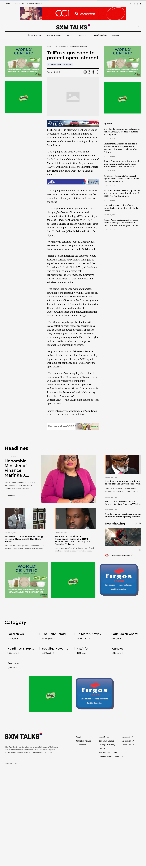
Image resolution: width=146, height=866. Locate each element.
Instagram (126, 741)
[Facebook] (134, 4)
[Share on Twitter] (93, 72)
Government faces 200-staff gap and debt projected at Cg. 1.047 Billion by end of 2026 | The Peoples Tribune (122, 193)
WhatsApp (126, 744)
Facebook (126, 737)
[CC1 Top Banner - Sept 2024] (73, 13)
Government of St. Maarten (111, 756)
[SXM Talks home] (73, 26)
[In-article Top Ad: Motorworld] (73, 123)
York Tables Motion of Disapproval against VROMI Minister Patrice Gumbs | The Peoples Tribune (122, 179)
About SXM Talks (19, 3)
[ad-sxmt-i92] (119, 580)
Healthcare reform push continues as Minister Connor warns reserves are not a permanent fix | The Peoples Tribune (122, 482)
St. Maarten (81, 744)
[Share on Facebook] (89, 72)
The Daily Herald (34, 35)
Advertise (7, 3)
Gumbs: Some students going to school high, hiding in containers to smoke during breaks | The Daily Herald (121, 164)
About (78, 737)
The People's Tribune (108, 752)
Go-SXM (115, 35)
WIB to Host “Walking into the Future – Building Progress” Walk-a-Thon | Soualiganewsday (123, 502)
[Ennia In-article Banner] (73, 426)
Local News (67, 64)
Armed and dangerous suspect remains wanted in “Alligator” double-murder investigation (122, 132)
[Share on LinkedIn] (97, 72)
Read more (12, 496)
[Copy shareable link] (85, 72)
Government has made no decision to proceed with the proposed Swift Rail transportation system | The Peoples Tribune (121, 148)
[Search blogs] (131, 3)
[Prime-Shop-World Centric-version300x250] (23, 61)
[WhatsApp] (140, 4)
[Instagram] (137, 4)
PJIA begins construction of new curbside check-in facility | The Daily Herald (121, 208)
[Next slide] (140, 523)
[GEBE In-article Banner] (73, 181)
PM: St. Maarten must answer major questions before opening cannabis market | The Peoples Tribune (123, 515)
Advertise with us (83, 741)
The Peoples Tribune (99, 35)
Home (49, 47)
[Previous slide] (136, 523)
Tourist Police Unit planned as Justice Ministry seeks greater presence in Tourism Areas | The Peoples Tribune (121, 223)
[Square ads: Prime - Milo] (23, 97)
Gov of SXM (81, 35)
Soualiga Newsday (53, 35)
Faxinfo (69, 35)
